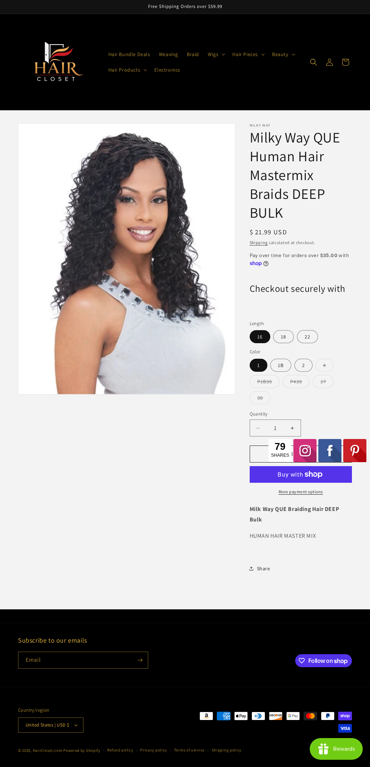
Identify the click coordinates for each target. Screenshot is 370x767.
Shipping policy (227, 750)
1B (281, 365)
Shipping (259, 242)
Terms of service (189, 750)
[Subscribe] (140, 660)
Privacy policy (153, 750)
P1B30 (268, 383)
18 (283, 336)
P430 (300, 383)
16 (260, 336)
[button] (215, 54)
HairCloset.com (48, 750)
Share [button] (263, 568)
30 (264, 399)
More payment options (301, 491)
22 (307, 336)
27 (327, 383)
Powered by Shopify (81, 750)
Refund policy (120, 750)
